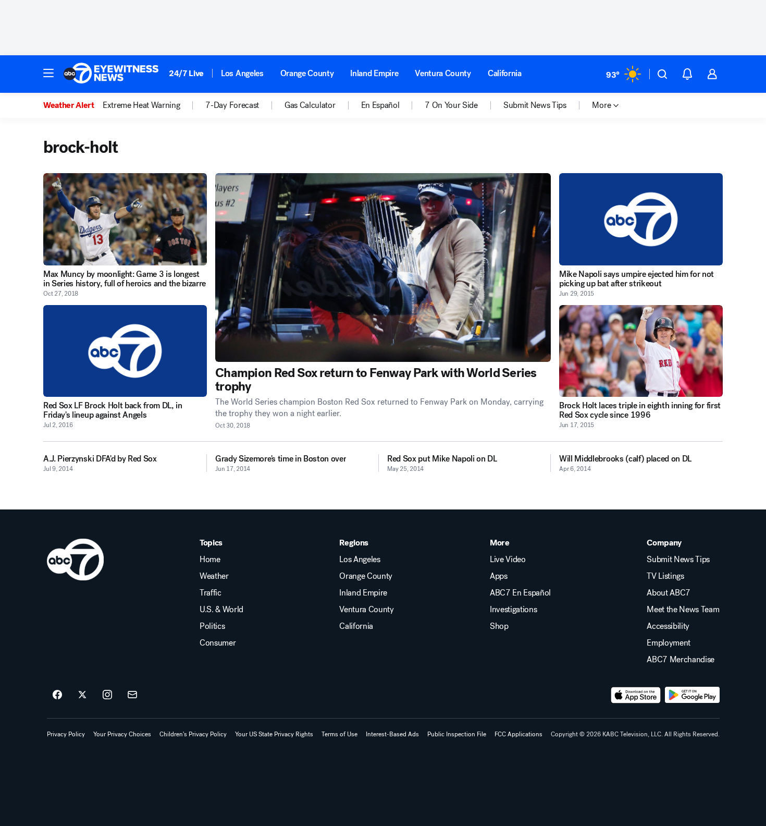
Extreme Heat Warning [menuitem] (141, 105)
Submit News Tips (678, 559)
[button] (48, 73)
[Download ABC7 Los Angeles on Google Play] (692, 695)
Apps (499, 576)
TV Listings (665, 576)
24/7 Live (186, 73)
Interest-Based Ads (392, 734)
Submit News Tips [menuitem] (534, 105)
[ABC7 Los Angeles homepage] (111, 74)
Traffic (210, 593)
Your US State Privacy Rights (274, 734)
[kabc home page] (75, 559)
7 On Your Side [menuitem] (451, 105)
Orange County (307, 73)
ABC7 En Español (520, 593)
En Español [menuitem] (380, 105)
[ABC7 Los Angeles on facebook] (57, 695)
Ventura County (443, 73)
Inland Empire (374, 73)
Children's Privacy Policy (193, 734)
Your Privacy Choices (122, 734)
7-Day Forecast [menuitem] (232, 105)
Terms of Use (339, 734)
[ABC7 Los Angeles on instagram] (107, 695)
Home (210, 559)
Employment (668, 643)
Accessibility (668, 626)
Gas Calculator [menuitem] (310, 105)
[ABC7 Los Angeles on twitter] (82, 695)
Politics (212, 626)
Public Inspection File (456, 734)
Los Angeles (242, 73)
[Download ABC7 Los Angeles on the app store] (636, 695)
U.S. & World (221, 609)
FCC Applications (518, 734)
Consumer (218, 643)
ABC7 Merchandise (680, 659)
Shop (499, 626)
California (505, 73)
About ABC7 (668, 593)
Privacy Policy (66, 734)
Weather (214, 576)
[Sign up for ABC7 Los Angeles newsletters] (132, 695)
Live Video (508, 559)
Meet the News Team (683, 609)
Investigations (513, 609)
